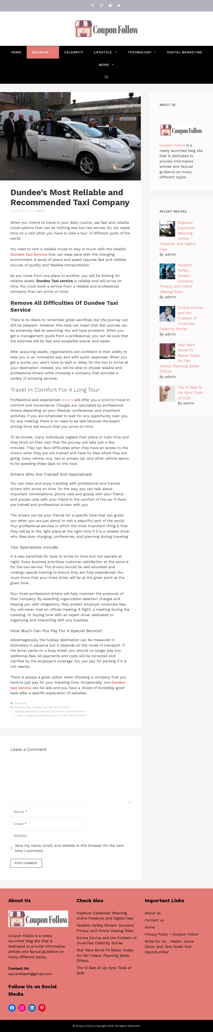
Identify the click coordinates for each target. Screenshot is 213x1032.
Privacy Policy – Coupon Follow (171, 934)
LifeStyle (103, 52)
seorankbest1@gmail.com (30, 974)
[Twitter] (118, 5)
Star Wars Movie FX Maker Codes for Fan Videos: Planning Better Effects (105, 955)
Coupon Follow (172, 145)
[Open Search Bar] (106, 77)
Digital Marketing (184, 52)
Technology (139, 52)
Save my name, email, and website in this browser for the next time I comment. (69, 848)
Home (16, 52)
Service (65, 707)
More (104, 65)
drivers (67, 400)
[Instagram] (101, 5)
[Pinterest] (110, 5)
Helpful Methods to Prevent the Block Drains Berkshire (50, 711)
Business (40, 52)
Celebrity (73, 52)
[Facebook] (92, 5)
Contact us (154, 920)
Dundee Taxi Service (45, 707)
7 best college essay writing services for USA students (50, 715)
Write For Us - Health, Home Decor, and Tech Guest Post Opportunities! (169, 946)
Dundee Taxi (23, 707)
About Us (153, 913)
